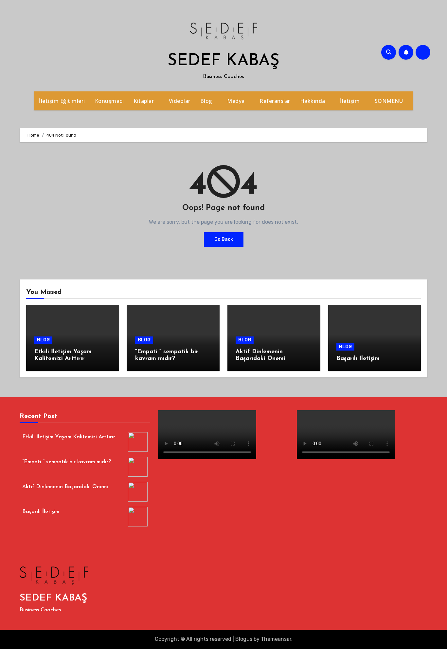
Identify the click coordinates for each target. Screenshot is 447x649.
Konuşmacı (109, 101)
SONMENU (389, 101)
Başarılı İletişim (358, 359)
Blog (207, 101)
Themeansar (276, 639)
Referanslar (274, 101)
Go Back (223, 239)
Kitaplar (144, 101)
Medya (236, 101)
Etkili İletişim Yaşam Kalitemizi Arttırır (68, 437)
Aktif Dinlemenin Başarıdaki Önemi (65, 486)
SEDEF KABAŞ (223, 61)
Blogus (243, 639)
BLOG (43, 340)
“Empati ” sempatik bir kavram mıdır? (66, 462)
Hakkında (313, 101)
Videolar (179, 101)
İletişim (350, 101)
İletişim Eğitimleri (62, 101)
